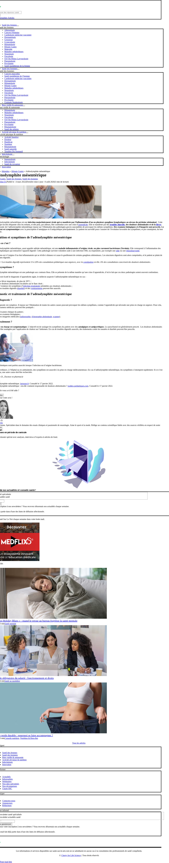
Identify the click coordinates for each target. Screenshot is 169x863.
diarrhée (21, 288)
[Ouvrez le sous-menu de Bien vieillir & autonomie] (24, 105)
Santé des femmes (13, 179)
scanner (56, 316)
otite (117, 251)
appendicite (83, 224)
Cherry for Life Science (71, 855)
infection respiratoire (31, 286)
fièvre (158, 224)
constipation (88, 262)
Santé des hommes (30, 179)
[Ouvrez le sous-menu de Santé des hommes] (18, 69)
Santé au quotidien (12, 681)
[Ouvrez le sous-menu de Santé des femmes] (18, 25)
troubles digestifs (117, 224)
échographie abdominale (42, 316)
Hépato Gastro (17, 171)
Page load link (6, 862)
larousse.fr (24, 383)
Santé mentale (10, 624)
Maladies (5, 171)
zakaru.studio (87, 860)
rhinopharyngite (132, 251)
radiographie (25, 316)
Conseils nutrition (11, 738)
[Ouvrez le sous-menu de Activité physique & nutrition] (27, 132)
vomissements (36, 288)
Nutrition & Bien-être (29, 738)
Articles (11, 18)
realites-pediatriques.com (78, 386)
